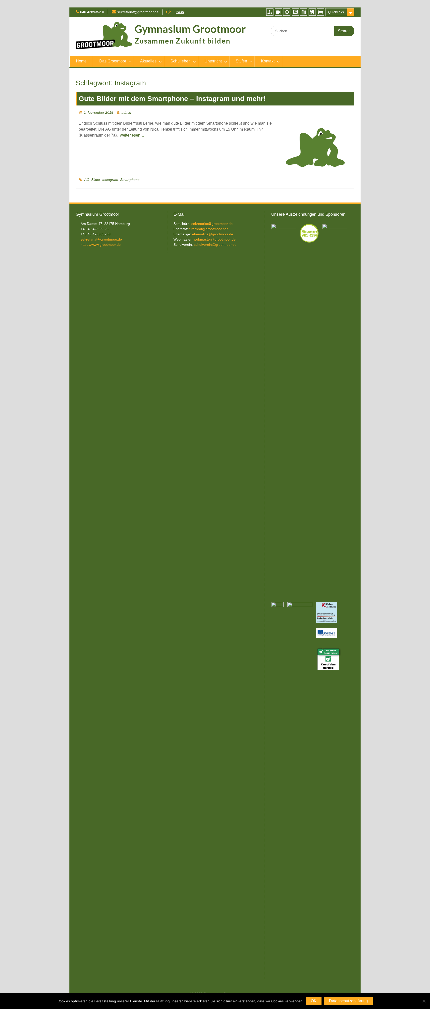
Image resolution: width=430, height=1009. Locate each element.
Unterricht (213, 61)
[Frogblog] (295, 12)
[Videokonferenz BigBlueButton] (278, 12)
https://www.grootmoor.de (101, 245)
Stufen (241, 61)
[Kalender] (303, 12)
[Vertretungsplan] (286, 12)
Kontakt (267, 61)
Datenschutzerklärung (348, 1001)
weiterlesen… (132, 135)
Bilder (95, 180)
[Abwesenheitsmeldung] (320, 12)
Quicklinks (336, 12)
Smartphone (130, 180)
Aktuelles (148, 61)
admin (126, 112)
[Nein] (423, 1001)
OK (314, 1001)
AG (86, 180)
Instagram (110, 180)
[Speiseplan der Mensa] (312, 12)
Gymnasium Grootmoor (190, 29)
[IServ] (269, 12)
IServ (180, 12)
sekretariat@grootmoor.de (138, 12)
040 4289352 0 (92, 12)
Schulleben (180, 61)
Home (81, 61)
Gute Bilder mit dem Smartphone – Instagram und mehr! (172, 98)
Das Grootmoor (112, 61)
